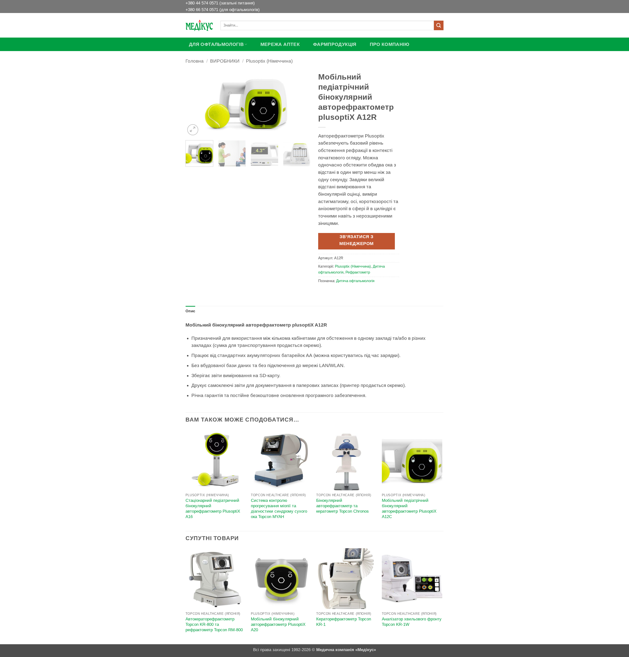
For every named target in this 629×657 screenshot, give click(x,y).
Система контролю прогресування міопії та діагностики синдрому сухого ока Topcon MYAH (279, 508)
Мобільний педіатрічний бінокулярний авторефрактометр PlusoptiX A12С (409, 508)
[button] (192, 129)
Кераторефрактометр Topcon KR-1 (343, 622)
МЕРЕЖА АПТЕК (280, 44)
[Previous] (194, 103)
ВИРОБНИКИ (225, 61)
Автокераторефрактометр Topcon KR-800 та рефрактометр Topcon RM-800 (214, 624)
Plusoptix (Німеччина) (269, 61)
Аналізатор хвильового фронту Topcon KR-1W (412, 622)
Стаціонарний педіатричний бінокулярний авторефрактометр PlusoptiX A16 (213, 508)
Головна (195, 61)
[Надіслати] (438, 25)
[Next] (302, 103)
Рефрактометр (357, 272)
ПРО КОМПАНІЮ (389, 44)
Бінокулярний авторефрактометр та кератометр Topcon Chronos (342, 505)
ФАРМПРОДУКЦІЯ (335, 44)
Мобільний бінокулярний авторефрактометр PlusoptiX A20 (278, 624)
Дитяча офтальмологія (355, 281)
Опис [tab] (190, 311)
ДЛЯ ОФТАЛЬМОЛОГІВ (216, 44)
